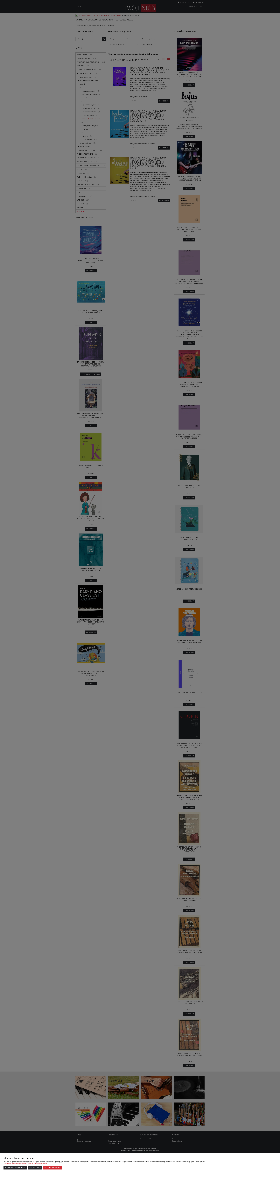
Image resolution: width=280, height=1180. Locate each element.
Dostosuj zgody (35, 1168)
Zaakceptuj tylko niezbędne (15, 1168)
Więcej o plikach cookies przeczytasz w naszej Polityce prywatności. (26, 1163)
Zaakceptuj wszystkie (52, 1168)
